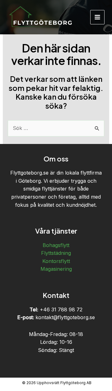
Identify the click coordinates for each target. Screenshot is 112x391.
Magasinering (56, 269)
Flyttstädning (56, 253)
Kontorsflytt (56, 261)
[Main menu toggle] (97, 17)
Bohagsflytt (56, 245)
